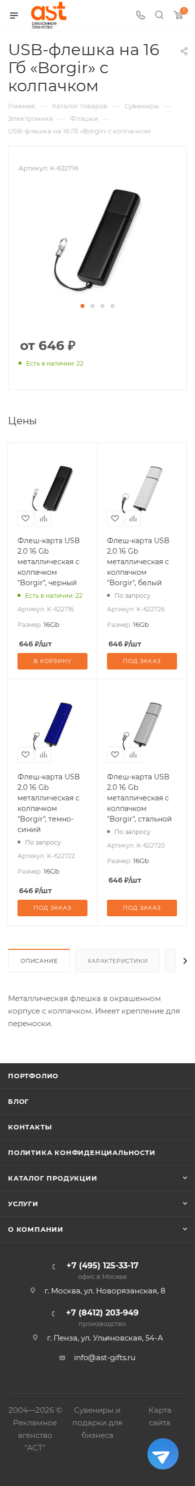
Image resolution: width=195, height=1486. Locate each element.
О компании (36, 1229)
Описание (39, 960)
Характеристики (118, 960)
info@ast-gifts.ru (105, 1357)
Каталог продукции (53, 1178)
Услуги (23, 1204)
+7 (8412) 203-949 (102, 1318)
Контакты (30, 1127)
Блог (18, 1101)
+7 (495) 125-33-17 (102, 1271)
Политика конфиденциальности (82, 1152)
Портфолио (33, 1076)
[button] (83, 305)
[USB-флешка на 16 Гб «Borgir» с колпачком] (97, 242)
